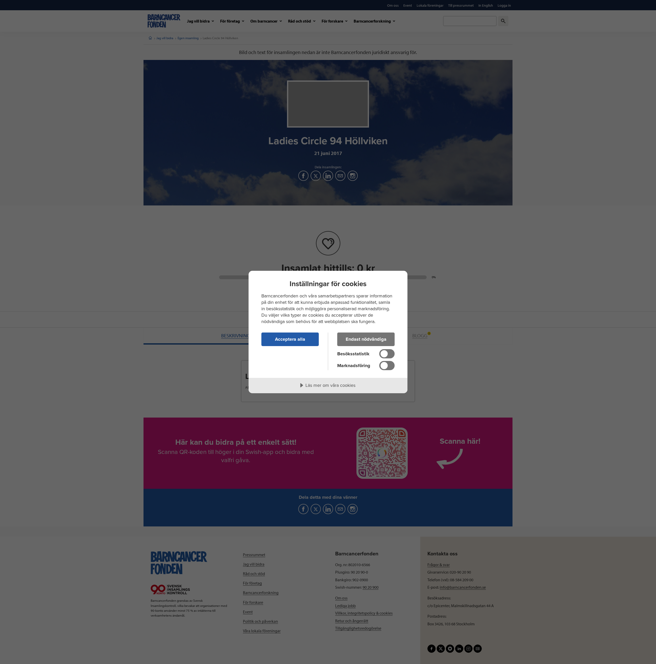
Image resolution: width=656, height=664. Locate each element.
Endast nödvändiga (366, 339)
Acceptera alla (290, 339)
